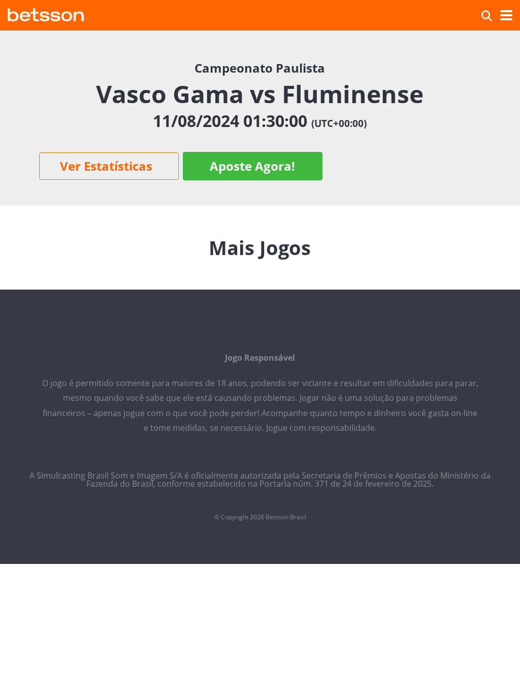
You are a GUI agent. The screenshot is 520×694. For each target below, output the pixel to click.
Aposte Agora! (252, 165)
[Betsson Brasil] (46, 13)
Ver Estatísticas (106, 165)
